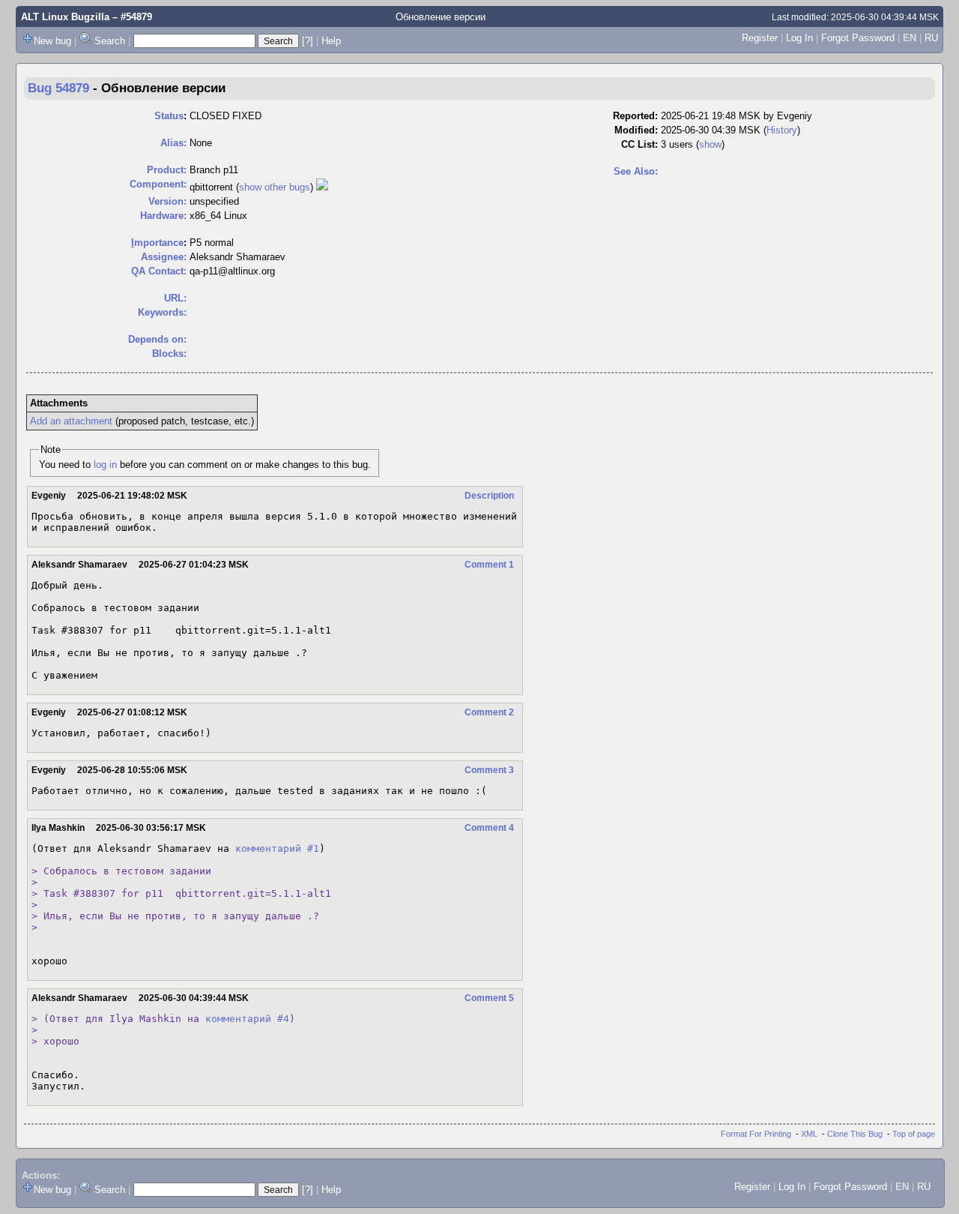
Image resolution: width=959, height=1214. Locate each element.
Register (760, 37)
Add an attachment (71, 421)
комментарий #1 (277, 848)
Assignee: (164, 256)
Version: (167, 201)
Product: (167, 169)
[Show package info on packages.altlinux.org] (322, 187)
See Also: (636, 171)
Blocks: (169, 353)
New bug (52, 40)
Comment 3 (489, 770)
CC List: (639, 144)
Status (169, 115)
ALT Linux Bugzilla (65, 16)
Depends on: (157, 339)
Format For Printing (756, 1133)
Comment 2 (489, 712)
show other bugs (274, 187)
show (710, 144)
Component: (158, 184)
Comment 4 (489, 828)
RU (931, 37)
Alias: (173, 142)
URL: (175, 298)
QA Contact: (159, 271)
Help (331, 40)
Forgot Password (858, 37)
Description (489, 495)
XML (809, 1133)
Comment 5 (489, 998)
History (781, 130)
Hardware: (163, 215)
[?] (307, 40)
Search (109, 40)
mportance (157, 242)
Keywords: (162, 312)
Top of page (913, 1133)
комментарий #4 (247, 1018)
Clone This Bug (855, 1133)
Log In (799, 37)
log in (105, 464)
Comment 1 (489, 564)
